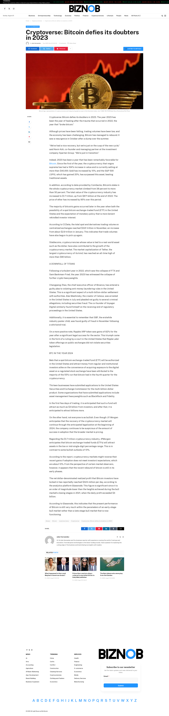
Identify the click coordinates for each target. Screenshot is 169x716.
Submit (121, 686)
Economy (68, 15)
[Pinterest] (29, 137)
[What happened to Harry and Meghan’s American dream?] (57, 564)
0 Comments (62, 43)
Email (106, 676)
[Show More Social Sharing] (70, 49)
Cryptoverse (75, 521)
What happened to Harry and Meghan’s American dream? (55, 574)
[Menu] (165, 16)
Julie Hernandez (36, 43)
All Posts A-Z (135, 15)
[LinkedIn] (29, 132)
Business (32, 15)
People (118, 15)
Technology (58, 15)
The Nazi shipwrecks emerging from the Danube (111, 574)
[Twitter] (29, 127)
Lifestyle (110, 15)
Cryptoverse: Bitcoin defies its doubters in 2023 (97, 521)
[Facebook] (29, 122)
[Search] (162, 16)
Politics (77, 15)
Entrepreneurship (44, 15)
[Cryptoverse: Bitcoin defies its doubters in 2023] (84, 81)
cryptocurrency (64, 521)
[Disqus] (84, 612)
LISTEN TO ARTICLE (133, 49)
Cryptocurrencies (98, 15)
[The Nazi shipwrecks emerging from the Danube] (112, 564)
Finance (85, 15)
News (126, 15)
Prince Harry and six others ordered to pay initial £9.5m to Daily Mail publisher (27, 3)
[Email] (29, 142)
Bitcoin (52, 163)
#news (48, 521)
